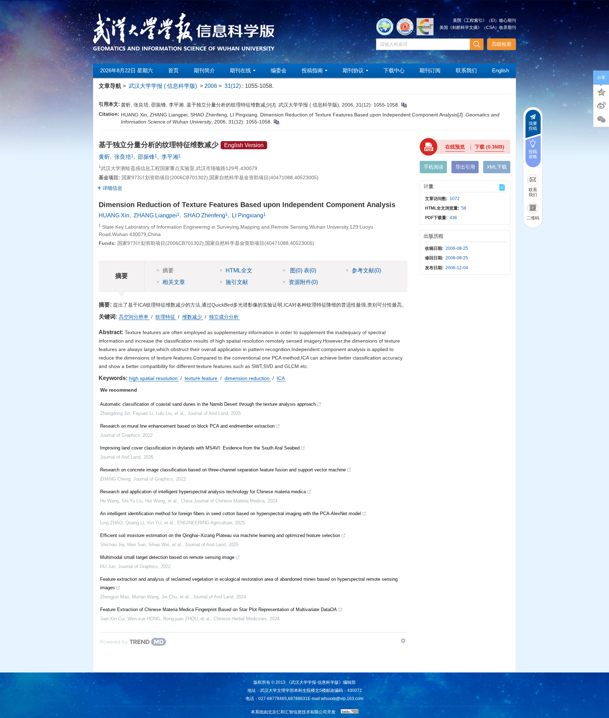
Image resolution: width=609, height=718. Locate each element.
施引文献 (237, 282)
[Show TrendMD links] (403, 641)
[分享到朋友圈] (601, 119)
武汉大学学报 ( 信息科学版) (163, 86)
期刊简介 (204, 70)
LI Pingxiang (247, 215)
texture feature (202, 378)
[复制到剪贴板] (403, 105)
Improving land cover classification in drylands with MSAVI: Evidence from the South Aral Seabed (200, 448)
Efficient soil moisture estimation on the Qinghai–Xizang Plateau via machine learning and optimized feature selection (220, 535)
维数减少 (192, 317)
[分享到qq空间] (601, 91)
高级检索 (501, 44)
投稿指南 (312, 70)
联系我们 (466, 70)
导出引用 (465, 167)
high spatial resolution (154, 378)
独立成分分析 (224, 317)
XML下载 (497, 167)
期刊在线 (240, 70)
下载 (489, 147)
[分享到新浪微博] (601, 105)
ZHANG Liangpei (155, 215)
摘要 (168, 270)
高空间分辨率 (134, 317)
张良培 (122, 157)
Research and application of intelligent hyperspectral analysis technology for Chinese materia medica (203, 491)
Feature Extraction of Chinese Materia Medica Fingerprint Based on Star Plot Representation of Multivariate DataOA (218, 609)
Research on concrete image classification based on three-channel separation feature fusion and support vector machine (223, 469)
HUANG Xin (114, 215)
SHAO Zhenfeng (204, 215)
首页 (173, 70)
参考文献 (366, 270)
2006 (210, 86)
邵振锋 (146, 157)
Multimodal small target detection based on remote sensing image (167, 557)
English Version (244, 145)
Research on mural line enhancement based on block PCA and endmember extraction (187, 426)
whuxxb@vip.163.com (342, 698)
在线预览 (455, 147)
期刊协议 (353, 70)
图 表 (302, 270)
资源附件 (303, 282)
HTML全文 (239, 270)
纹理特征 (166, 317)
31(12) (233, 86)
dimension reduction (247, 378)
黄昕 (104, 157)
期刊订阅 (430, 70)
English (500, 70)
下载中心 (394, 70)
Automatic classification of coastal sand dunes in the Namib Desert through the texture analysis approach (208, 404)
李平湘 (169, 157)
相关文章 (173, 282)
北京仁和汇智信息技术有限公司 (297, 712)
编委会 (279, 70)
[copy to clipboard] (276, 122)
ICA (281, 378)
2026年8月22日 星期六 (126, 70)
